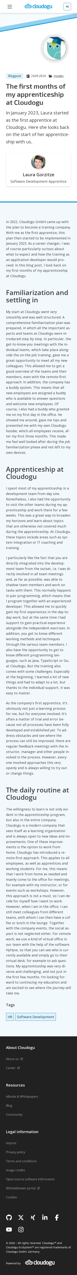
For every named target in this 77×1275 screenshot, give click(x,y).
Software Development (35, 1017)
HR (10, 1017)
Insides (59, 76)
